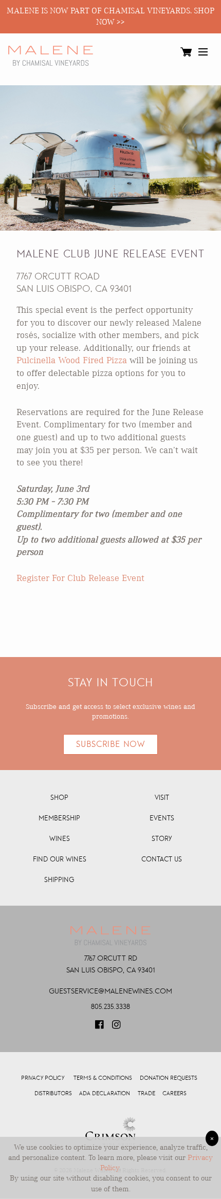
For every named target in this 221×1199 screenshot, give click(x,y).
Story (162, 838)
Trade (146, 1093)
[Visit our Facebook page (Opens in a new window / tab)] (100, 1028)
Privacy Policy (42, 1078)
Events (162, 818)
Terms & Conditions (102, 1078)
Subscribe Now (110, 744)
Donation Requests (168, 1078)
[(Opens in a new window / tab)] (110, 1132)
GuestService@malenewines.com (110, 991)
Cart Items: (186, 54)
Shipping (59, 879)
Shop (59, 797)
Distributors (53, 1093)
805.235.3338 (110, 1006)
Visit (162, 797)
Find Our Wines (59, 859)
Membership (59, 818)
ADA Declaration (104, 1093)
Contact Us (161, 859)
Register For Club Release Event (80, 577)
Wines (59, 838)
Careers (174, 1093)
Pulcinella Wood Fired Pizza (71, 359)
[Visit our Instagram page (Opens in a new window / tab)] (117, 1028)
